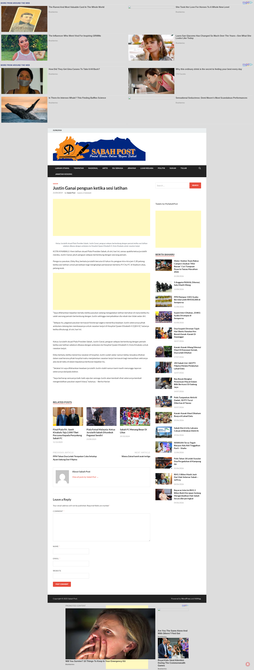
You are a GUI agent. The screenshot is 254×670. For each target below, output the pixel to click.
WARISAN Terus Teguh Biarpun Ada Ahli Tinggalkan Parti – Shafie (187, 445)
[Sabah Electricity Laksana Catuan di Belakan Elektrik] (163, 428)
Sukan (173, 168)
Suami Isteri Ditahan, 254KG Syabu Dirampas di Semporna (187, 315)
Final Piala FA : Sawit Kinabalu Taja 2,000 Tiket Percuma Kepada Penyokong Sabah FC (67, 434)
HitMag (197, 598)
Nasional (93, 168)
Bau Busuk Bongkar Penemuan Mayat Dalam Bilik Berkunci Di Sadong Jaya (185, 383)
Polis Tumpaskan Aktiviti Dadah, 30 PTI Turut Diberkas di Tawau (185, 400)
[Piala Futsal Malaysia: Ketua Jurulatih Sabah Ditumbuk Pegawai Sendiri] (102, 417)
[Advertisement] (101, 217)
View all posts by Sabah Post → (85, 477)
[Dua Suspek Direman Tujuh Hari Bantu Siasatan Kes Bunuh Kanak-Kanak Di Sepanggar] (163, 329)
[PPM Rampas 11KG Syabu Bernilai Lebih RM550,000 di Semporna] (163, 297)
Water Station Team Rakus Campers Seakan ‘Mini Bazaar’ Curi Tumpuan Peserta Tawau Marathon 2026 (186, 266)
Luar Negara (146, 168)
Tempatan (79, 168)
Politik (161, 168)
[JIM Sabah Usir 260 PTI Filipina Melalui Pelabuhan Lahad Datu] (163, 363)
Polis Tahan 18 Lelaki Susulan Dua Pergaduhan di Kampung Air (187, 461)
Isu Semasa (117, 168)
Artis (105, 168)
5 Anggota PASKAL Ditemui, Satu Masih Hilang (187, 283)
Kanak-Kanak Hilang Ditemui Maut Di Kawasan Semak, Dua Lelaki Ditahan (187, 350)
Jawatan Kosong (63, 174)
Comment (58, 511)
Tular (184, 168)
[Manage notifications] (248, 664)
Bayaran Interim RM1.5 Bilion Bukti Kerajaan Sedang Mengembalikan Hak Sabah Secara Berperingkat (187, 494)
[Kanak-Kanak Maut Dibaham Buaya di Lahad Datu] (163, 413)
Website (57, 571)
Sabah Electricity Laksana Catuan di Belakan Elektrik (186, 429)
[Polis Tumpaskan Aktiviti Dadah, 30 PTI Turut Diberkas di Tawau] (163, 397)
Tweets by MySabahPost (166, 203)
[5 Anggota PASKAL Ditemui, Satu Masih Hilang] (163, 282)
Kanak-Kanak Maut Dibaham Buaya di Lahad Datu (187, 414)
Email (56, 559)
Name (56, 546)
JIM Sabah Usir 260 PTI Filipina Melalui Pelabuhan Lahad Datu (186, 366)
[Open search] (200, 168)
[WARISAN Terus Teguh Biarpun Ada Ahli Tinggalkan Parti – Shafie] (163, 443)
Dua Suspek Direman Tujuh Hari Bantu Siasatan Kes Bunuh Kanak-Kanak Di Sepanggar (186, 332)
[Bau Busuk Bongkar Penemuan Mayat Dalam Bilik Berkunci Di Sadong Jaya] (163, 379)
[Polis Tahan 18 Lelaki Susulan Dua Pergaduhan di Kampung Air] (163, 458)
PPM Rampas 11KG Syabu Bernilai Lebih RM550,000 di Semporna (187, 300)
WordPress (186, 598)
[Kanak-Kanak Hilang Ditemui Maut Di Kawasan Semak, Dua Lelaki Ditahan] (163, 347)
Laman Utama (62, 168)
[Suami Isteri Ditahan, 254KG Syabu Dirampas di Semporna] (163, 313)
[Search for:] (178, 185)
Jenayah (132, 168)
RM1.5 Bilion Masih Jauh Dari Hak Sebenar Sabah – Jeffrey (186, 477)
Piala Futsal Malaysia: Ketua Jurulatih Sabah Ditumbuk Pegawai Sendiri (101, 432)
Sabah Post (71, 193)
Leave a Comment (84, 193)
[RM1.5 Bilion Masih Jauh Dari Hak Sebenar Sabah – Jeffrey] (163, 474)
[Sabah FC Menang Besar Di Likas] (135, 417)
